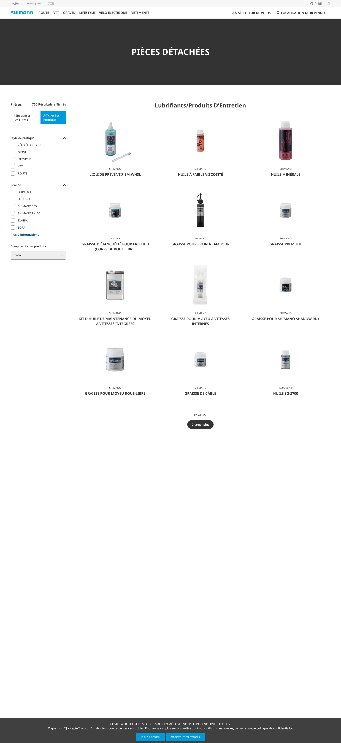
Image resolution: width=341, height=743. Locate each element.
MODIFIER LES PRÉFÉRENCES (185, 737)
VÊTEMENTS (140, 13)
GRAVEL (69, 13)
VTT (56, 13)
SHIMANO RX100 (29, 213)
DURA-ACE (25, 192)
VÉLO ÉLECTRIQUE (113, 13)
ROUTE (44, 13)
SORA (21, 227)
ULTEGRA (24, 199)
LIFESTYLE (87, 13)
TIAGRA (23, 220)
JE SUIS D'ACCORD (150, 737)
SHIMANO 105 (27, 206)
